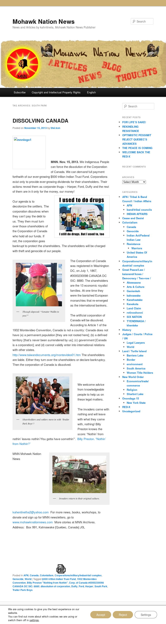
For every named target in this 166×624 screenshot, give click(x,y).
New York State (136, 403)
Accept (100, 615)
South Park (101, 586)
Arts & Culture (135, 287)
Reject (123, 615)
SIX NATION (134, 317)
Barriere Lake (135, 355)
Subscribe (20, 92)
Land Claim (134, 308)
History (126, 330)
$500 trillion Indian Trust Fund (59, 579)
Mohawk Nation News (44, 21)
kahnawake (133, 295)
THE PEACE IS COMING (137, 148)
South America (136, 368)
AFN (26, 575)
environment (135, 364)
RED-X (126, 407)
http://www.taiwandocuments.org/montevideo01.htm (47, 355)
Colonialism (46, 575)
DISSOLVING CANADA (40, 120)
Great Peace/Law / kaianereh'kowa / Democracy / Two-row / (136, 274)
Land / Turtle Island (134, 351)
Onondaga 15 (130, 398)
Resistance (133, 244)
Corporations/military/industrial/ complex (78, 575)
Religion (132, 390)
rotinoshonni (135, 312)
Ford (81, 586)
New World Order (133, 377)
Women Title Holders (140, 373)
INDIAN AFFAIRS (137, 214)
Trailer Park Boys (23, 590)
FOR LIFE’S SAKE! (134, 122)
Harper (89, 586)
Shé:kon (55, 128)
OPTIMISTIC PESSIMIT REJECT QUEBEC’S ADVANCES (136, 139)
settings (34, 620)
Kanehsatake (135, 300)
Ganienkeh (133, 291)
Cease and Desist (133, 218)
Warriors (136, 248)
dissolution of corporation (55, 586)
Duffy (74, 586)
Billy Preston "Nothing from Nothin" (47, 582)
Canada (34, 575)
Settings (146, 615)
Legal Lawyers (136, 342)
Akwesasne (134, 282)
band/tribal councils (139, 210)
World (28, 579)
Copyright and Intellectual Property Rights (56, 92)
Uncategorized (131, 411)
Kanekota (132, 304)
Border (131, 360)
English (91, 92)
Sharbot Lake (135, 394)
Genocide (18, 579)
